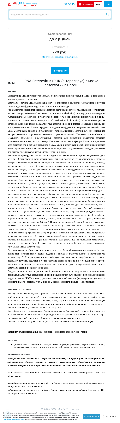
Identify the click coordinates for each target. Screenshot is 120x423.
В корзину (60, 70)
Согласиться (91, 416)
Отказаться (109, 416)
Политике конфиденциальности (14, 419)
